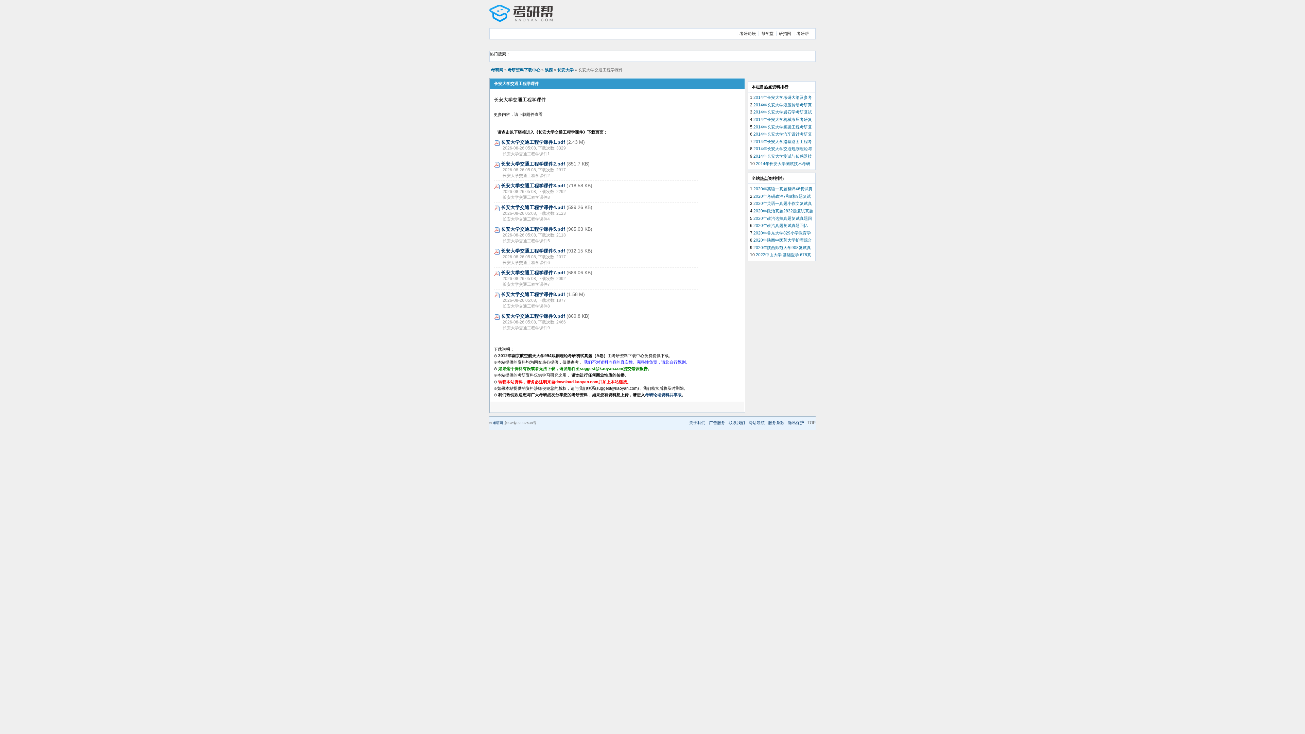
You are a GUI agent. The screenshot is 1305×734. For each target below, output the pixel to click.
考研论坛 (748, 33)
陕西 (549, 70)
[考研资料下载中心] (521, 20)
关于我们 (697, 422)
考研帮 (803, 33)
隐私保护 (796, 422)
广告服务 (717, 422)
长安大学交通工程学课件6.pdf (533, 251)
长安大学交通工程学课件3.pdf (533, 185)
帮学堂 (767, 33)
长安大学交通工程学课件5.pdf (533, 229)
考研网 (497, 70)
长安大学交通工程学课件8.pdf (533, 294)
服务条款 (776, 422)
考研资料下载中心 (524, 70)
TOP (811, 422)
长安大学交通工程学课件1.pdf (533, 142)
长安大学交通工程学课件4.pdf (533, 207)
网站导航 (756, 422)
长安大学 (565, 70)
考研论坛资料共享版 (663, 394)
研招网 (785, 33)
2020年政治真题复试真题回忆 (780, 225)
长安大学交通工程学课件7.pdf (533, 272)
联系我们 (737, 422)
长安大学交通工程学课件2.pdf (533, 164)
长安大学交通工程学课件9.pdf (533, 316)
